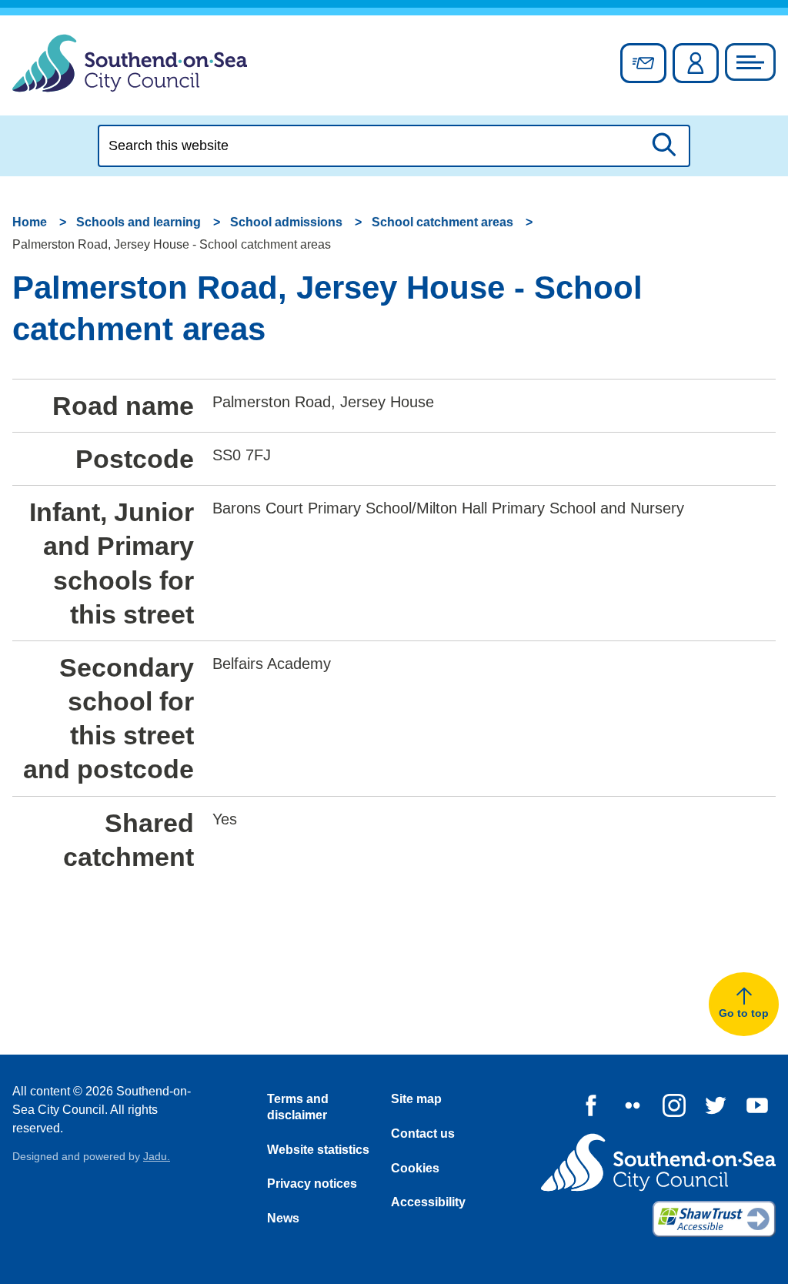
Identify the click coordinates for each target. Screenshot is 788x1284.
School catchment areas (442, 222)
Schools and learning (138, 222)
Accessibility (428, 1202)
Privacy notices (312, 1183)
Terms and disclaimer (298, 1107)
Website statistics (318, 1149)
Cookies (415, 1168)
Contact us (423, 1133)
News (283, 1218)
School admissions (286, 222)
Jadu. (156, 1156)
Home (29, 222)
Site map (416, 1098)
